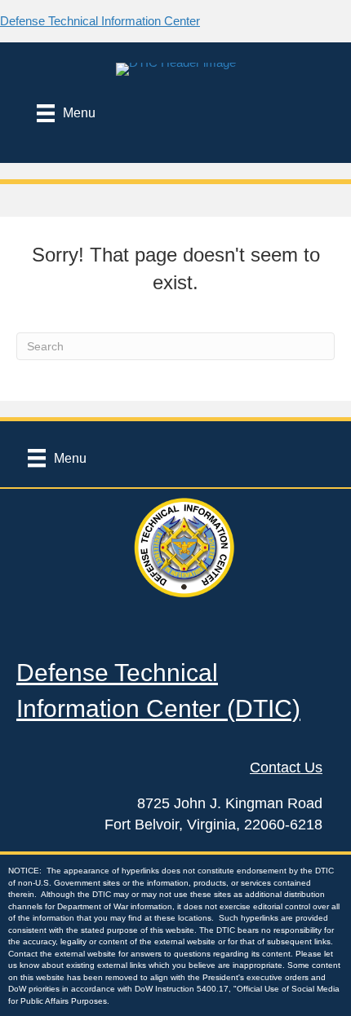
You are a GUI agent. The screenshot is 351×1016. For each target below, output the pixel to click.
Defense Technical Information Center (100, 21)
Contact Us (286, 767)
